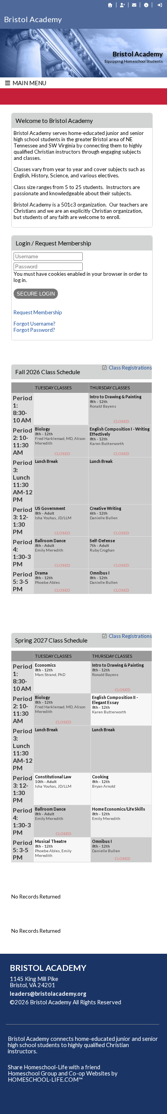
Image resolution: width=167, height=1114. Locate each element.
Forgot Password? (34, 330)
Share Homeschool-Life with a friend (54, 1067)
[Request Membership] (122, 4)
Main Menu (28, 82)
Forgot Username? (35, 324)
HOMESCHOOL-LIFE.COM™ (45, 1079)
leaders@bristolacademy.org (48, 993)
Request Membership (38, 312)
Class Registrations (130, 367)
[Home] (110, 4)
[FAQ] (146, 4)
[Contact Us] (134, 4)
